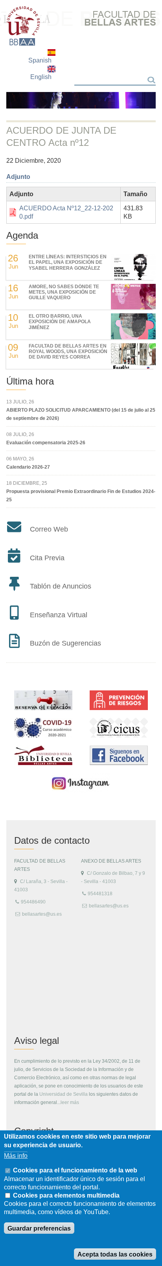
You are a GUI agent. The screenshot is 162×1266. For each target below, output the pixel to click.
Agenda (22, 235)
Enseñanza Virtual (58, 615)
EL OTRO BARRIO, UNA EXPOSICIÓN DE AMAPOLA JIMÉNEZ (60, 321)
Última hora (30, 381)
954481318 (100, 893)
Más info (16, 1155)
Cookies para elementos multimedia (66, 1195)
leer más (70, 1102)
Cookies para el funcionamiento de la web (75, 1170)
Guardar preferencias (39, 1228)
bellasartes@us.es (42, 914)
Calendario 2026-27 (28, 467)
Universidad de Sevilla (63, 1094)
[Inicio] (23, 26)
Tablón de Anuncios (60, 586)
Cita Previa (47, 558)
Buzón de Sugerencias (65, 643)
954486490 (33, 902)
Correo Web (49, 529)
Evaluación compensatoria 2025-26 (45, 442)
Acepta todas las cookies (115, 1254)
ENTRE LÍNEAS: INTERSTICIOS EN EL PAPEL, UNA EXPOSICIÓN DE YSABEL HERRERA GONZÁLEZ (68, 262)
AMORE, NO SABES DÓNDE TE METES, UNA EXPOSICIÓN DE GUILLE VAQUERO (64, 292)
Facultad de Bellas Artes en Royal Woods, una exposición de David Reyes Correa (68, 351)
